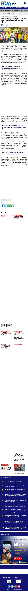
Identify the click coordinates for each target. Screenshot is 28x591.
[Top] (25, 589)
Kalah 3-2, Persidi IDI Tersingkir (13, 481)
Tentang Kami (18, 576)
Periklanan (16, 577)
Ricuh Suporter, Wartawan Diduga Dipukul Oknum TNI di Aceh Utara (15, 485)
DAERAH (12, 7)
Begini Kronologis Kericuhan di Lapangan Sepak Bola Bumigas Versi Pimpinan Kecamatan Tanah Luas (15, 517)
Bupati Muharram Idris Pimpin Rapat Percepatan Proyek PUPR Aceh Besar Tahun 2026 (14, 522)
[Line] (12, 205)
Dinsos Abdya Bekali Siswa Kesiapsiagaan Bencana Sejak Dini (15, 501)
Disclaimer (22, 577)
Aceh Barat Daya (7, 13)
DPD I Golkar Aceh (6, 200)
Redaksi (12, 576)
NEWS (6, 7)
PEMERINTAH (19, 7)
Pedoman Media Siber (7, 577)
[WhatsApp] (9, 205)
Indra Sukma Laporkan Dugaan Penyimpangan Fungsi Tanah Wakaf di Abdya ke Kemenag (15, 511)
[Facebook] (2, 205)
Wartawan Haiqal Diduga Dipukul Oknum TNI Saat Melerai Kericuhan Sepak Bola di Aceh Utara (15, 495)
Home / (2, 13)
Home (8, 576)
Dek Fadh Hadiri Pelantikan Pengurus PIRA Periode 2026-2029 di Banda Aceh (15, 528)
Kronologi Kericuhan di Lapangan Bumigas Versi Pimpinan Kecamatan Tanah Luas (16, 505)
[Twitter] (5, 205)
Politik (13, 13)
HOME (2, 7)
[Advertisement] (14, 101)
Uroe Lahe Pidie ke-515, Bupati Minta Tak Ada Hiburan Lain (15, 490)
